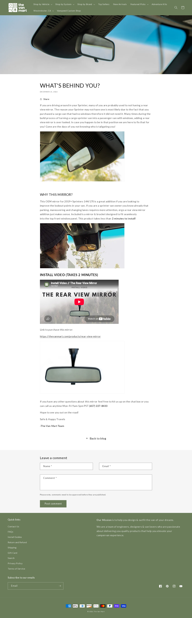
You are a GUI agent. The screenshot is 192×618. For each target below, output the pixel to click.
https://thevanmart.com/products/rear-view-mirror (70, 336)
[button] (43, 4)
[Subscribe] (60, 586)
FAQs (10, 531)
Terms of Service (16, 568)
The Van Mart (99, 611)
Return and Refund (17, 542)
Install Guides (15, 537)
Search (11, 558)
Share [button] (46, 99)
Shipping (12, 547)
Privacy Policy (15, 563)
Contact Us (13, 526)
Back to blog (98, 438)
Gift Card (12, 553)
